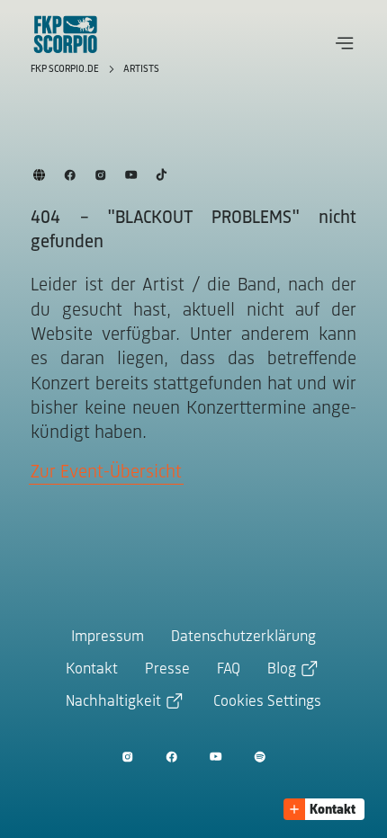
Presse (167, 670)
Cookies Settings (267, 702)
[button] (344, 43)
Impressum (107, 637)
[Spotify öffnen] (259, 755)
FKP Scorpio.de (66, 69)
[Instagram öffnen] (127, 755)
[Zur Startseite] (66, 34)
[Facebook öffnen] (171, 755)
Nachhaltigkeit (113, 702)
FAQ (228, 670)
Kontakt (92, 670)
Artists (141, 69)
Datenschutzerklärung (243, 637)
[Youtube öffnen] (215, 755)
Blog (281, 670)
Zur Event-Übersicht (106, 472)
